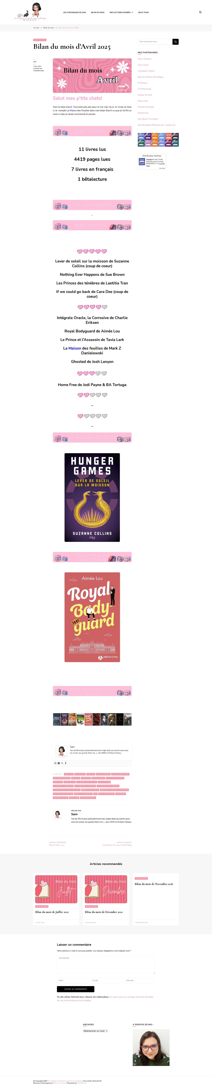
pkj (95, 794)
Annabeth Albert (146, 70)
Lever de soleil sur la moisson (67, 790)
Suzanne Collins (61, 798)
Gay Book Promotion (148, 118)
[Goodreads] (59, 763)
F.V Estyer (143, 82)
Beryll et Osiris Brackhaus (150, 76)
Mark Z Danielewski (90, 790)
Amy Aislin (143, 64)
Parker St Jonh (145, 94)
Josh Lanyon (70, 782)
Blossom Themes (60, 1083)
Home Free (86, 778)
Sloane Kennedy (146, 106)
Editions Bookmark (62, 778)
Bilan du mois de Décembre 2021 (104, 912)
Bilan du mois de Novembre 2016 (154, 884)
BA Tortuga (80, 774)
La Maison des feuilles (86, 782)
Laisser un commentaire (41, 70)
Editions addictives (120, 774)
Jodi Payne (58, 782)
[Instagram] (55, 763)
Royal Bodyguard (106, 794)
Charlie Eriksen (103, 774)
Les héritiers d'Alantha (85, 786)
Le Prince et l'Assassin (63, 786)
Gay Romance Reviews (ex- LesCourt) (156, 124)
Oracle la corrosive (83, 794)
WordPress (81, 1083)
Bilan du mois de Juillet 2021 (52, 912)
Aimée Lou (69, 774)
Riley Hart (143, 100)
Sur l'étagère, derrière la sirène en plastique (65, 1081)
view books (162, 168)
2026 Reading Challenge (151, 155)
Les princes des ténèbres (108, 786)
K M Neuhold (144, 88)
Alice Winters (144, 58)
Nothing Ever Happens (63, 794)
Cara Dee (90, 774)
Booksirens (143, 112)
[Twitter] (62, 763)
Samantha (149, 159)
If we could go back (114, 778)
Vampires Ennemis (88, 798)
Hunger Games (98, 778)
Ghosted (75, 778)
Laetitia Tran (104, 782)
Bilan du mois (40, 40)
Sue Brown (120, 794)
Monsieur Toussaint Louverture (114, 790)
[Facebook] (66, 763)
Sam (34, 62)
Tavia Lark (74, 798)
